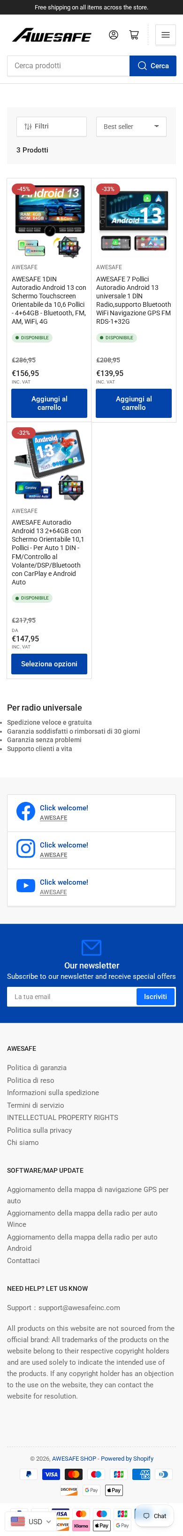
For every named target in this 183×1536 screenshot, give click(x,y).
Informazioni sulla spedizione (53, 1092)
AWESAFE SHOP (74, 1458)
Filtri (42, 126)
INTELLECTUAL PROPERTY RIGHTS (62, 1117)
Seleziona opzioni (49, 664)
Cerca (160, 66)
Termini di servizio (35, 1105)
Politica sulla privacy (39, 1130)
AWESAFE (25, 267)
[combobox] (91, 66)
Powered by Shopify (127, 1458)
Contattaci (23, 1260)
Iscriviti (155, 996)
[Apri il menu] (165, 34)
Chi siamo (23, 1142)
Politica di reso (30, 1080)
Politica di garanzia (37, 1068)
